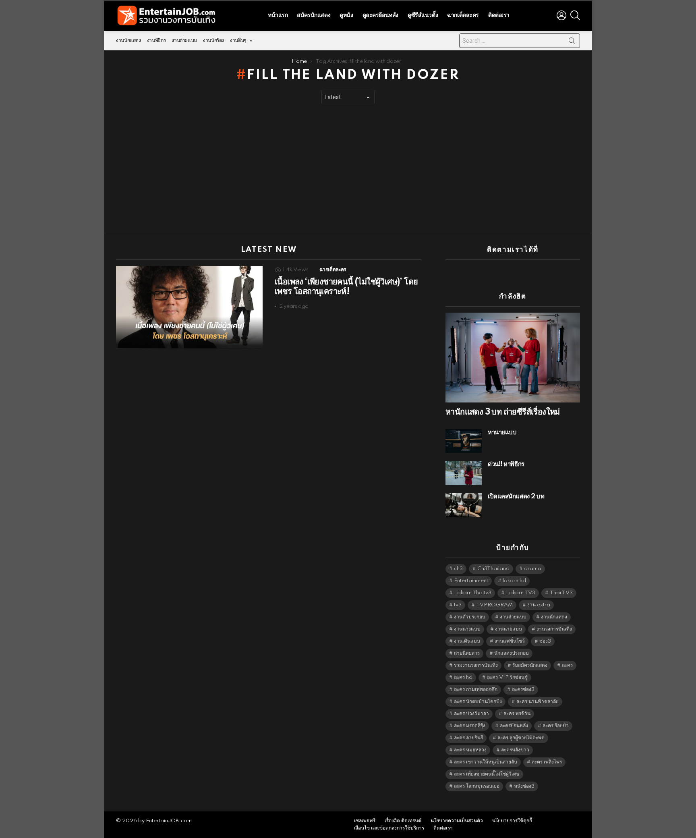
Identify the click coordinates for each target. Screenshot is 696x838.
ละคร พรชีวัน (516, 713)
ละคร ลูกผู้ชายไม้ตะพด (521, 738)
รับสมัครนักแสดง (529, 665)
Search (572, 42)
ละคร (567, 665)
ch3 (458, 568)
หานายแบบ (502, 432)
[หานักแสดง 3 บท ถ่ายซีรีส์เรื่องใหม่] (512, 357)
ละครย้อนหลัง (514, 725)
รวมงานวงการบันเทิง (476, 665)
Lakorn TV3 (520, 592)
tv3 (458, 605)
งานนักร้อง (213, 40)
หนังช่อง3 (524, 786)
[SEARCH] (575, 15)
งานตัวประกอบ (469, 617)
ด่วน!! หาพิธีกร (506, 464)
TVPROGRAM (494, 605)
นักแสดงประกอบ (511, 653)
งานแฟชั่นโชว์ (510, 641)
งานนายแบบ (508, 629)
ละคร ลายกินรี (468, 738)
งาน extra (538, 605)
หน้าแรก (278, 15)
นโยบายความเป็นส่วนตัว (457, 820)
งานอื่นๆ (238, 40)
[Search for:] (519, 40)
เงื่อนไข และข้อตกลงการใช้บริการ (389, 828)
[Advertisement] (348, 168)
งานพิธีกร (156, 40)
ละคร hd (463, 677)
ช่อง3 (545, 641)
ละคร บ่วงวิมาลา (471, 713)
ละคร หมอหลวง (470, 750)
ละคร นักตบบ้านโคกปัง (478, 701)
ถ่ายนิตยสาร (467, 653)
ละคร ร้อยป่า (556, 725)
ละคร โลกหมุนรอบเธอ (476, 786)
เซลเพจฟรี (364, 820)
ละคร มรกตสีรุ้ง (469, 725)
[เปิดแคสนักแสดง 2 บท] (463, 505)
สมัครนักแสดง (313, 15)
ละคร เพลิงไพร (547, 762)
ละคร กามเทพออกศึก (475, 689)
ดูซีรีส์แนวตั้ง (423, 15)
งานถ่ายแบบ (184, 40)
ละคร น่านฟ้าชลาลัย (537, 701)
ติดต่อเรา (499, 15)
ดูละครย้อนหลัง (380, 15)
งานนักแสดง (128, 40)
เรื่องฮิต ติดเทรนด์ (403, 820)
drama (532, 568)
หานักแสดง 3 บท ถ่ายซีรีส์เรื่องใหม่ (502, 412)
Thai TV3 (561, 592)
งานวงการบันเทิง (554, 629)
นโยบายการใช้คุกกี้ (512, 820)
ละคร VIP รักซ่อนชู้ (507, 677)
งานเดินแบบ (467, 641)
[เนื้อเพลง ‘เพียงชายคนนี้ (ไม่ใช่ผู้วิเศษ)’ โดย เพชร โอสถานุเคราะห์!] (189, 307)
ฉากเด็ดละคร (463, 15)
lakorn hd (514, 580)
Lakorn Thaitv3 (472, 592)
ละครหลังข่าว (515, 750)
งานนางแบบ (467, 629)
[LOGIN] (561, 15)
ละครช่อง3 (523, 689)
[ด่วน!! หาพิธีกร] (463, 473)
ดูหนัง (346, 15)
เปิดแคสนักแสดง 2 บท (516, 496)
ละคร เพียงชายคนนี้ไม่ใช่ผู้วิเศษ (487, 774)
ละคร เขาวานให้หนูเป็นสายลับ (485, 762)
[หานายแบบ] (463, 440)
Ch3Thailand (493, 568)
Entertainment (471, 580)
